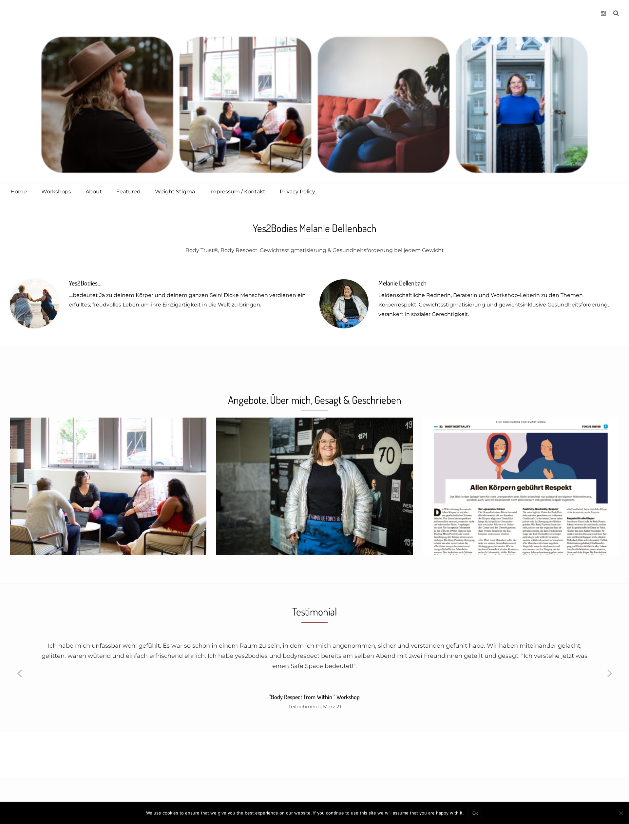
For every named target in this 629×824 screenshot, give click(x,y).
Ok (475, 813)
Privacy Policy (297, 191)
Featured (128, 191)
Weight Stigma (175, 191)
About (94, 191)
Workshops (56, 191)
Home (18, 191)
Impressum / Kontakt (237, 191)
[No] (621, 813)
